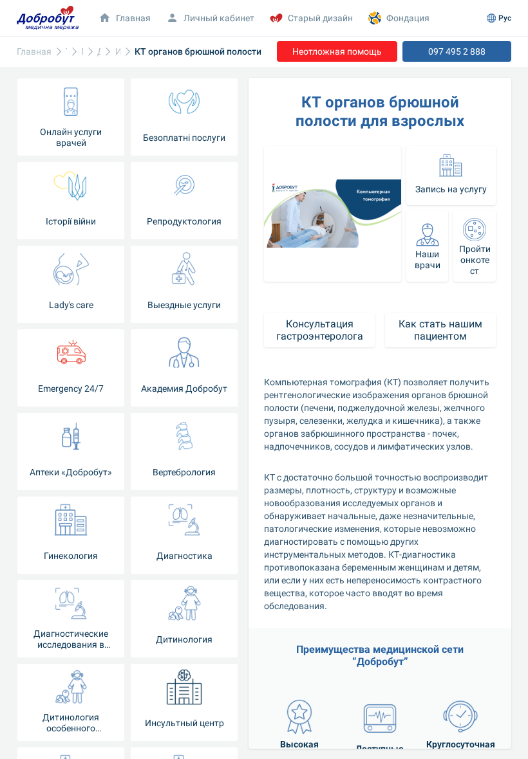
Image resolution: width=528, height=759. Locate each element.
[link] (34, 51)
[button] (210, 18)
